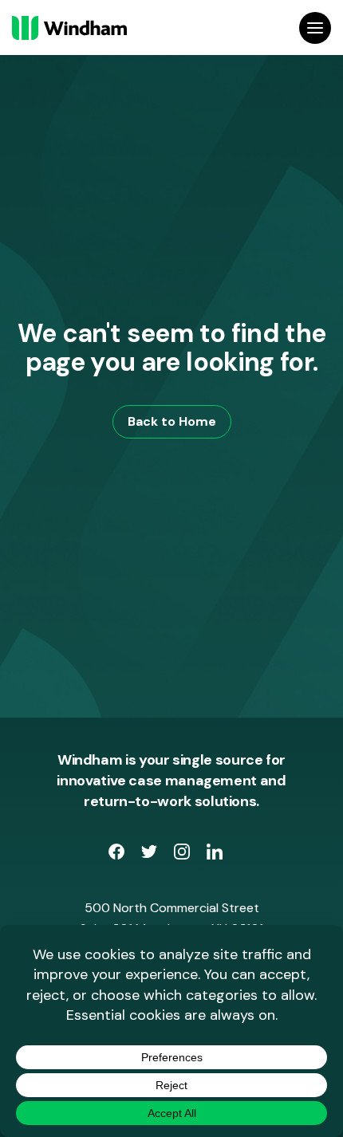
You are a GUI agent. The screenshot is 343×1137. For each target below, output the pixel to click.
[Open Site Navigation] (315, 28)
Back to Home (172, 421)
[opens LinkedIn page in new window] (215, 854)
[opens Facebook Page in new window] (118, 854)
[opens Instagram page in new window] (184, 854)
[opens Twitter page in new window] (151, 854)
